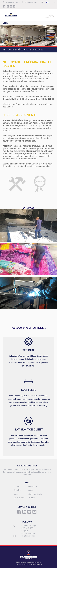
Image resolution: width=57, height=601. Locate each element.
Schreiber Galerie (35, 494)
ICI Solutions (38, 564)
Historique (33, 486)
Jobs (31, 490)
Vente (16, 494)
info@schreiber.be (34, 2)
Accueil (16, 486)
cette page (30, 141)
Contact (32, 498)
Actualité (17, 490)
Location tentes (19, 498)
